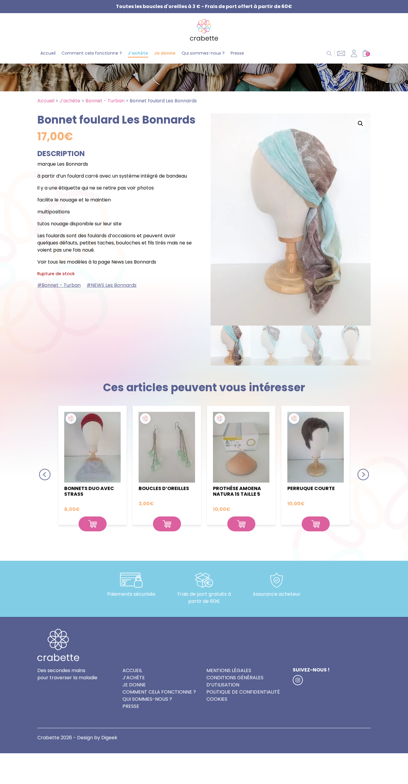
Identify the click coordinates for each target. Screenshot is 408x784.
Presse (237, 53)
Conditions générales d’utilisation (234, 681)
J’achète (138, 53)
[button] (360, 123)
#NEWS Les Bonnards (111, 285)
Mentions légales (228, 670)
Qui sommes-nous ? (203, 53)
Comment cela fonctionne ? (92, 53)
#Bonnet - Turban (59, 285)
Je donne (165, 53)
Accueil (48, 53)
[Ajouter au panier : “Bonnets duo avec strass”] (93, 524)
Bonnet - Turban (105, 100)
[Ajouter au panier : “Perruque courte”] (316, 524)
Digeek (109, 737)
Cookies (216, 699)
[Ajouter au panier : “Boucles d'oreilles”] (167, 524)
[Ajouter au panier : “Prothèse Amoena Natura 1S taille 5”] (241, 524)
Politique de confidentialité (243, 691)
